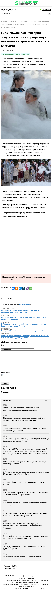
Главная (4, 21)
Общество (22, 21)
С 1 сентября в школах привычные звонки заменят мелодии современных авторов (25, 537)
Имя (3, 345)
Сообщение (6, 349)
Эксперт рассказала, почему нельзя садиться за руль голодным (24, 547)
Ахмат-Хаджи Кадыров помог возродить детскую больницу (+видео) (24, 462)
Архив (46, 401)
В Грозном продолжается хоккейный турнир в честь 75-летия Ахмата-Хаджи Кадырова (26, 473)
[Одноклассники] (16, 288)
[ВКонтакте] (13, 288)
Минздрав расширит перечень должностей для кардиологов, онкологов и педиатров (24, 419)
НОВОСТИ (12, 21)
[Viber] (27, 288)
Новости (7, 401)
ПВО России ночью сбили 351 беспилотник (22, 557)
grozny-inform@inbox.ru (40, 589)
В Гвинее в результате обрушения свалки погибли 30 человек (25, 504)
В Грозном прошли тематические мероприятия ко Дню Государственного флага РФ (25, 514)
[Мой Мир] (20, 288)
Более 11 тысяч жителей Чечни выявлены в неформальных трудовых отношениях (22, 409)
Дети (18, 54)
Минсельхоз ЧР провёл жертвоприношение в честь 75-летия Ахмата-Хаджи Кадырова (25, 493)
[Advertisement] (26, 245)
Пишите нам (46, 10)
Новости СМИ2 (10, 566)
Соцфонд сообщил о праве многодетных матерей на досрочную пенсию (25, 429)
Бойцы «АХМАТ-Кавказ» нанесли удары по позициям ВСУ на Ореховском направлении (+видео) (22, 525)
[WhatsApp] (30, 288)
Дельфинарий (8, 54)
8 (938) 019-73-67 (21, 589)
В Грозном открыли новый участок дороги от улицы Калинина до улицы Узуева (26, 439)
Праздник (25, 54)
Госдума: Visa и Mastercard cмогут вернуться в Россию (23, 483)
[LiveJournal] (23, 288)
